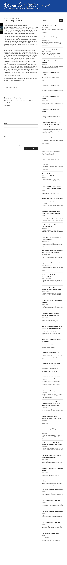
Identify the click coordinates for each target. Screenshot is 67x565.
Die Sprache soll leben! (55, 289)
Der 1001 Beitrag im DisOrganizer (53, 26)
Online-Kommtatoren (53, 352)
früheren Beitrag (17, 33)
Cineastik (8, 87)
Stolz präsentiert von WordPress (10, 562)
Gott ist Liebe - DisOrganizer (49, 339)
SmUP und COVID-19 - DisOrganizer (51, 186)
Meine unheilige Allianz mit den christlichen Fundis (51, 213)
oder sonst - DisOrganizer (48, 468)
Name (5, 123)
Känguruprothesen (8, 27)
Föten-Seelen (53, 202)
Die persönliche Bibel (47, 276)
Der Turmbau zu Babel (55, 418)
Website (6, 136)
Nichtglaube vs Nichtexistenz (53, 480)
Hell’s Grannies (53, 175)
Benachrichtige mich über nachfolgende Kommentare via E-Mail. (19, 145)
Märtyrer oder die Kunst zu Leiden (50, 405)
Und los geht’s (52, 148)
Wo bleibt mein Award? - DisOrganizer (51, 300)
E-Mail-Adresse (8, 130)
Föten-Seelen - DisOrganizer (49, 211)
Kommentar (7, 105)
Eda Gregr (16, 18)
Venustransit (45, 302)
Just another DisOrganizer (27, 5)
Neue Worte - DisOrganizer (48, 262)
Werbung (11, 89)
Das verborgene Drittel (55, 328)
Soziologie (14, 87)
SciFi (7, 89)
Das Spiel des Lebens (53, 137)
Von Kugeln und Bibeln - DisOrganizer (51, 275)
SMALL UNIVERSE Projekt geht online (51, 188)
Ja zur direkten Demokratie (55, 49)
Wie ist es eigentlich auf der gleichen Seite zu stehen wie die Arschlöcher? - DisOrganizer (52, 200)
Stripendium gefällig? (55, 315)
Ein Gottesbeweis (55, 252)
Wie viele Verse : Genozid (56, 444)
